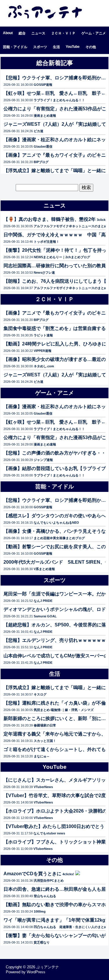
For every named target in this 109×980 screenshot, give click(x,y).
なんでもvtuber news (49, 833)
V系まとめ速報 (44, 569)
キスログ (40, 694)
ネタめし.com (44, 366)
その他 (90, 47)
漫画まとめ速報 (45, 115)
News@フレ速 (44, 272)
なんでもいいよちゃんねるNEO (56, 522)
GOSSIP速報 (43, 84)
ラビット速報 (43, 335)
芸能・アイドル (15, 47)
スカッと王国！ (45, 741)
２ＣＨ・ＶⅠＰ (63, 33)
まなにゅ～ (42, 756)
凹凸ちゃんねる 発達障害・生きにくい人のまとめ (70, 927)
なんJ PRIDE (43, 600)
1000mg (40, 911)
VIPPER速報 (42, 350)
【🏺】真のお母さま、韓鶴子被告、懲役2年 (49, 219)
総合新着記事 (54, 63)
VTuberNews (43, 787)
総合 (22, 33)
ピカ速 (38, 131)
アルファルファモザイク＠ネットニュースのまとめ (70, 226)
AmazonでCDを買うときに (32, 873)
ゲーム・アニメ (93, 33)
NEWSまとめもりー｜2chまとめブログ (62, 257)
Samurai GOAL (45, 616)
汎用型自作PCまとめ (49, 880)
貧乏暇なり (42, 942)
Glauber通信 (43, 146)
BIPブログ (41, 162)
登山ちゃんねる (45, 896)
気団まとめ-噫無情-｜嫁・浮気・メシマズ (64, 710)
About (8, 33)
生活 (56, 47)
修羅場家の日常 (45, 725)
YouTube (73, 47)
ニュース (38, 33)
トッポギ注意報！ (46, 241)
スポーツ (40, 47)
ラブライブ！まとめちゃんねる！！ (59, 100)
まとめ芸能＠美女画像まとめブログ (59, 538)
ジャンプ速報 (43, 460)
